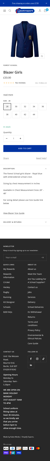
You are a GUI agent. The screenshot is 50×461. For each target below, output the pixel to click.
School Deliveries (36, 307)
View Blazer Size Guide (13, 213)
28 (7, 106)
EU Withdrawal (35, 312)
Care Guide (33, 343)
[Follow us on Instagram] (37, 359)
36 (43, 106)
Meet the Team (35, 274)
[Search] (10, 10)
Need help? (41, 158)
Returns (31, 317)
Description (9, 169)
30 (16, 106)
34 (34, 106)
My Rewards (9, 269)
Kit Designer (9, 302)
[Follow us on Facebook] (31, 359)
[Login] (40, 10)
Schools (6, 307)
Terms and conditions (33, 324)
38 (7, 114)
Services (31, 297)
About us (32, 269)
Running (7, 297)
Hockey (6, 287)
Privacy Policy (34, 330)
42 (25, 114)
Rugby (6, 292)
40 (16, 114)
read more (8, 94)
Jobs (30, 292)
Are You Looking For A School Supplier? (37, 281)
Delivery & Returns (12, 222)
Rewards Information (8, 276)
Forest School (10, 65)
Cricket (6, 282)
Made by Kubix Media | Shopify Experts (18, 437)
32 (25, 106)
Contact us (33, 287)
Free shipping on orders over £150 (25, 3)
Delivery (31, 302)
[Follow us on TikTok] (43, 359)
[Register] (43, 257)
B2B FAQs (7, 312)
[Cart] (45, 10)
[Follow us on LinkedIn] (31, 365)
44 (34, 114)
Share (6, 158)
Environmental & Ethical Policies (35, 337)
